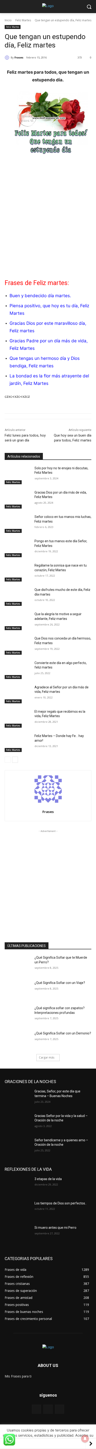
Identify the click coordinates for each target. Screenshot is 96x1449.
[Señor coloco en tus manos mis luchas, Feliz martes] (18, 524)
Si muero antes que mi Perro (55, 1227)
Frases (18, 57)
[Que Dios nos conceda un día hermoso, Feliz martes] (18, 645)
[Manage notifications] (85, 1438)
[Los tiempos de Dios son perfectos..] (18, 1210)
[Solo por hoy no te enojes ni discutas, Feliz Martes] (18, 475)
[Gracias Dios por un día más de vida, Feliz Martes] (18, 499)
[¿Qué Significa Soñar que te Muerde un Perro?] (18, 964)
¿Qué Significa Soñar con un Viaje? (59, 983)
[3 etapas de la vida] (18, 1186)
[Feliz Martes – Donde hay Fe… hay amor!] (18, 743)
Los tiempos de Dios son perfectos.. (60, 1203)
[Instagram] (59, 1409)
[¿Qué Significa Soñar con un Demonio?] (18, 1040)
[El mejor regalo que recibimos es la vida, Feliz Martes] (18, 718)
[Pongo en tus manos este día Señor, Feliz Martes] (18, 548)
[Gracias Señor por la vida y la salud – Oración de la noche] (18, 1123)
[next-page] (15, 760)
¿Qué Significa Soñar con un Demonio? (62, 1033)
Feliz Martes (23, 20)
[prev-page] (7, 760)
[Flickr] (47, 1409)
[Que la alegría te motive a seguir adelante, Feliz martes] (18, 621)
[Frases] (8, 57)
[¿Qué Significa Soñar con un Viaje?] (18, 990)
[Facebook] (36, 1409)
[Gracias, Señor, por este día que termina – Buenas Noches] (18, 1098)
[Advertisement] (48, 213)
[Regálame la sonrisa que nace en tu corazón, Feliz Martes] (18, 572)
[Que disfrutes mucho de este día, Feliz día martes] (18, 597)
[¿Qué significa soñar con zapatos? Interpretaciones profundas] (18, 1015)
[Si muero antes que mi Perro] (18, 1234)
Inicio (8, 20)
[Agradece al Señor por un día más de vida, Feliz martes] (18, 694)
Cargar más (46, 1057)
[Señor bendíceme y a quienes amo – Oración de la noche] (18, 1147)
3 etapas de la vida (48, 1179)
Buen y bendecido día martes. (40, 295)
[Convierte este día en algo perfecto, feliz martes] (18, 670)
